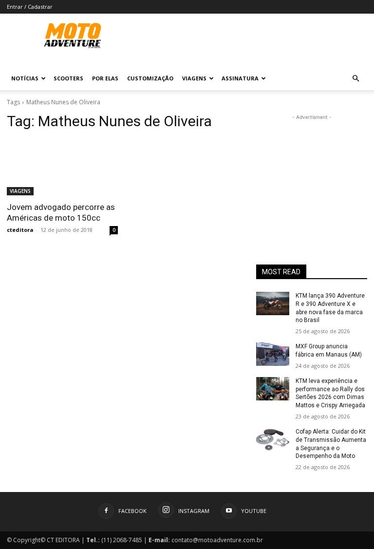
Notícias (24, 78)
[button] (355, 78)
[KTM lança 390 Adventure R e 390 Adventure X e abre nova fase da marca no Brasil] (272, 303)
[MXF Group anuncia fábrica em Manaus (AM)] (272, 354)
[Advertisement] (311, 171)
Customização (150, 78)
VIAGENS (20, 191)
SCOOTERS (68, 78)
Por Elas (105, 78)
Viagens (194, 78)
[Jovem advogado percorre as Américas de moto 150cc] (62, 167)
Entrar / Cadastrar (30, 6)
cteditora (20, 229)
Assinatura (240, 78)
